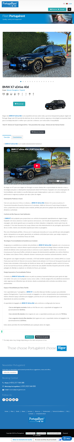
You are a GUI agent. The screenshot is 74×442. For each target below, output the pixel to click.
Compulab (37, 435)
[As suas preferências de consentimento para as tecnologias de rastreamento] (2, 331)
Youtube (13, 399)
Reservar (20, 104)
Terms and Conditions (54, 433)
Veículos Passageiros (13, 90)
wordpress (16, 399)
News (23, 411)
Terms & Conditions (58, 411)
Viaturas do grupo (38, 132)
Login (70, 3)
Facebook (3, 399)
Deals (17, 411)
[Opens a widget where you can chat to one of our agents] (66, 438)
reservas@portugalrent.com (17, 390)
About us (37, 411)
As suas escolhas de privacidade (45, 439)
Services (30, 411)
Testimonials (46, 411)
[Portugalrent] (10, 4)
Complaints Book (41, 414)
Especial (22, 90)
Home (6, 411)
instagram (7, 399)
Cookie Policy (41, 433)
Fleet (12, 411)
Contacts (30, 414)
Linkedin (10, 399)
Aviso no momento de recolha (22, 439)
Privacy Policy (31, 433)
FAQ (67, 411)
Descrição (7, 137)
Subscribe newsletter (10, 372)
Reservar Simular (58, 9)
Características (17, 137)
